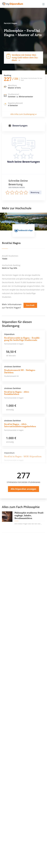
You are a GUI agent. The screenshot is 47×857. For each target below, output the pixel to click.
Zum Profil (30, 305)
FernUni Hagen (11, 243)
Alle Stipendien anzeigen (23, 489)
